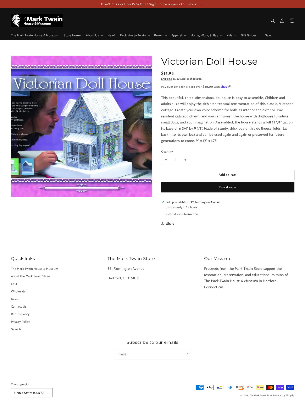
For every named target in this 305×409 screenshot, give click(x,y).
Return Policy (20, 314)
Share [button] (170, 223)
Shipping (166, 78)
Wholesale (18, 291)
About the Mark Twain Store (30, 276)
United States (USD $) (29, 392)
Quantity (167, 151)
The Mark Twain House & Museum (34, 269)
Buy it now (227, 187)
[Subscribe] (187, 354)
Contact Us (19, 306)
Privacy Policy (20, 322)
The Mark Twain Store (261, 395)
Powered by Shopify (283, 395)
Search (16, 329)
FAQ (14, 284)
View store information (182, 214)
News (15, 299)
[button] (94, 35)
